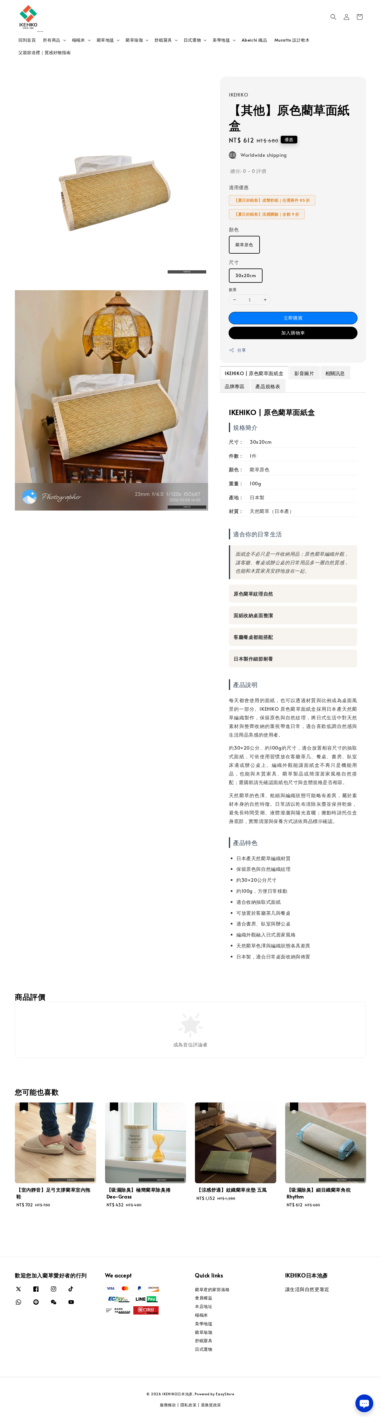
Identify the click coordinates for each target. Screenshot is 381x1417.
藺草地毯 (105, 40)
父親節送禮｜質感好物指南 (44, 52)
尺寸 (234, 262)
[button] (333, 16)
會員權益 (203, 1298)
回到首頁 (27, 40)
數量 (233, 289)
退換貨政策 (211, 1404)
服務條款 (168, 1404)
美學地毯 (221, 40)
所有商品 (51, 40)
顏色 (234, 229)
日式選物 (192, 40)
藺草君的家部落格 (212, 1289)
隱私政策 (188, 1404)
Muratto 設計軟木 (292, 40)
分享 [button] (241, 350)
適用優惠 (239, 187)
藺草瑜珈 (134, 40)
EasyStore (225, 1394)
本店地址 (203, 1306)
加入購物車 (293, 332)
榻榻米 (78, 40)
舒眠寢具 (163, 40)
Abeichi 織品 (254, 40)
